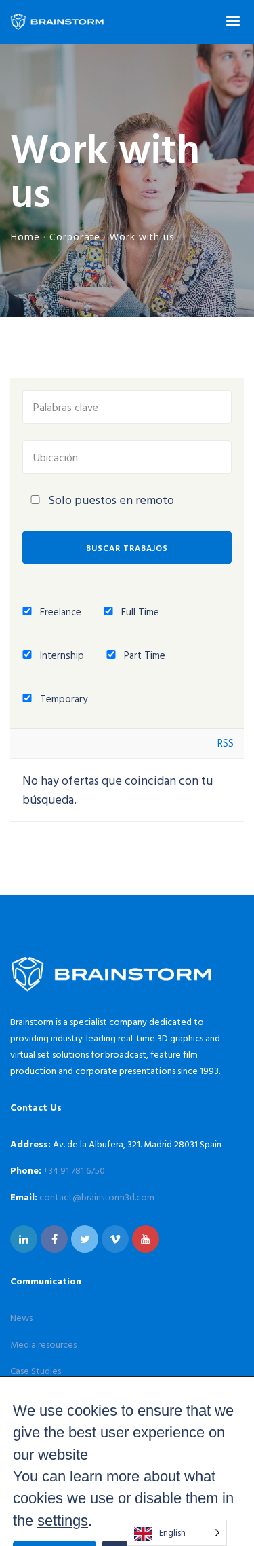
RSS (225, 743)
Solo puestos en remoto (111, 499)
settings (62, 1520)
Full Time (139, 611)
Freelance (59, 611)
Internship (60, 655)
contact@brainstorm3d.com (96, 1196)
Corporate (74, 236)
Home (25, 236)
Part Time (143, 655)
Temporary (62, 698)
